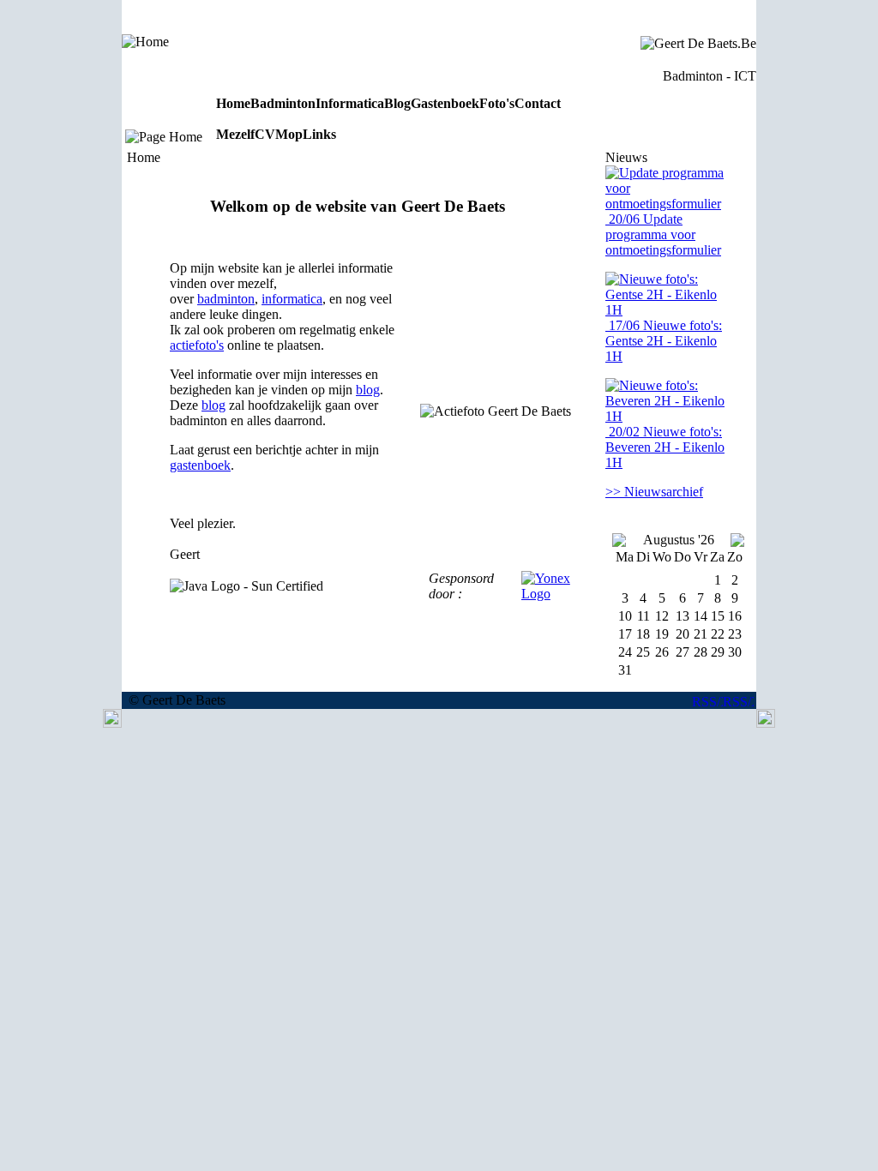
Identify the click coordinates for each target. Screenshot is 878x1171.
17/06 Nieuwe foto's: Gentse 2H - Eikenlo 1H (663, 340)
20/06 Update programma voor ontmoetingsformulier (663, 234)
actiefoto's (197, 345)
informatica (292, 298)
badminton (226, 298)
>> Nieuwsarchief (654, 491)
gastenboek (200, 465)
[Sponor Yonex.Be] (550, 593)
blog (368, 389)
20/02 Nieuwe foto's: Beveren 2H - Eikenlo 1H (665, 447)
